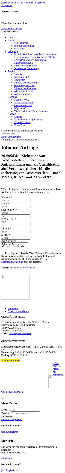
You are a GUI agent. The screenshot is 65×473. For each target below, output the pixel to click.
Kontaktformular (22, 122)
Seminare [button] (12, 40)
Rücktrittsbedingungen (25, 88)
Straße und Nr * (9, 209)
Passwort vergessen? (11, 419)
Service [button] (11, 71)
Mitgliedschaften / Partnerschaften (31, 111)
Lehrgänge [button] (13, 51)
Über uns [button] (12, 96)
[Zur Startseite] (11, 2)
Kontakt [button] (12, 114)
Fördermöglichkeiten (24, 85)
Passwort (5, 413)
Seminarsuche (14, 136)
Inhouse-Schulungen (24, 45)
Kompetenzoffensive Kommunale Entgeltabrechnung (30, 61)
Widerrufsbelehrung (24, 91)
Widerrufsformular (10, 360)
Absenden (7, 268)
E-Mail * (5, 234)
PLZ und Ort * (8, 219)
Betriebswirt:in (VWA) (25, 65)
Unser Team (20, 125)
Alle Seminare (21, 43)
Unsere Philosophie (23, 102)
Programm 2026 (22, 77)
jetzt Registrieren (9, 431)
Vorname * (6, 197)
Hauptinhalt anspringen (34, 2)
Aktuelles (18, 74)
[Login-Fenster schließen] (2, 398)
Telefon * (6, 228)
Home (11, 37)
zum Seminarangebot (11, 28)
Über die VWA (21, 99)
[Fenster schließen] (2, 435)
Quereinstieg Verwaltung (26, 68)
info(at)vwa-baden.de (20, 333)
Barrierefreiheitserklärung (26, 82)
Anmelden (7, 416)
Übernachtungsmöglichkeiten (28, 119)
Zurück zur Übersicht (24, 267)
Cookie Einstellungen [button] (13, 391)
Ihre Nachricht (8, 241)
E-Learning (19, 48)
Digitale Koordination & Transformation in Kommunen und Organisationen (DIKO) (35, 55)
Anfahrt (18, 116)
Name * (5, 203)
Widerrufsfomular (22, 94)
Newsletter (19, 79)
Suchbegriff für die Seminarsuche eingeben (22, 130)
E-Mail (4, 409)
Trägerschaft (20, 108)
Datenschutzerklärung (12, 261)
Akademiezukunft (23, 105)
